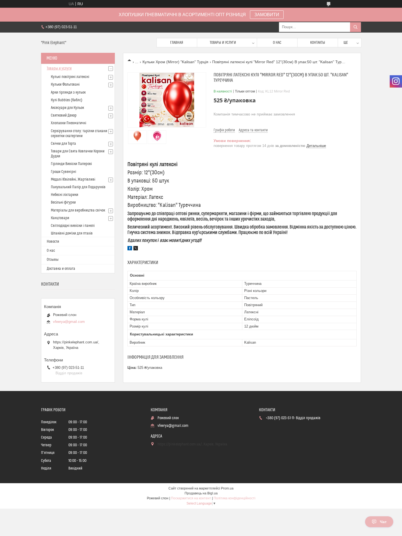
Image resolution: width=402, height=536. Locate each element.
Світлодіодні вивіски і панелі (73, 226)
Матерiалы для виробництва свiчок (78, 210)
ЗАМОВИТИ (266, 14)
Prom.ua (227, 488)
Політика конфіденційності (234, 498)
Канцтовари (60, 218)
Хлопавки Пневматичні (68, 123)
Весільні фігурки (63, 202)
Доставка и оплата (61, 268)
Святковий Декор (64, 115)
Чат (383, 522)
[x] (135, 249)
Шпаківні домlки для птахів (72, 233)
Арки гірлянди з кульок (68, 92)
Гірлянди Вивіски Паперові (71, 164)
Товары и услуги (223, 42)
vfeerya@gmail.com (69, 322)
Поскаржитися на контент (191, 498)
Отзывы (53, 259)
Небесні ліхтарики (64, 195)
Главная (176, 42)
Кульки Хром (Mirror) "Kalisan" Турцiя (175, 62)
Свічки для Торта (63, 143)
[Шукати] (355, 27)
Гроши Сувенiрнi (63, 172)
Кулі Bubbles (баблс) (66, 100)
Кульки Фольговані (65, 84)
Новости (53, 241)
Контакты (317, 42)
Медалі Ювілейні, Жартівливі (73, 179)
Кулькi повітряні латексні (70, 77)
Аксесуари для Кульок (67, 108)
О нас (277, 42)
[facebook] (129, 249)
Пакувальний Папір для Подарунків (78, 187)
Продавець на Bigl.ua (201, 493)
